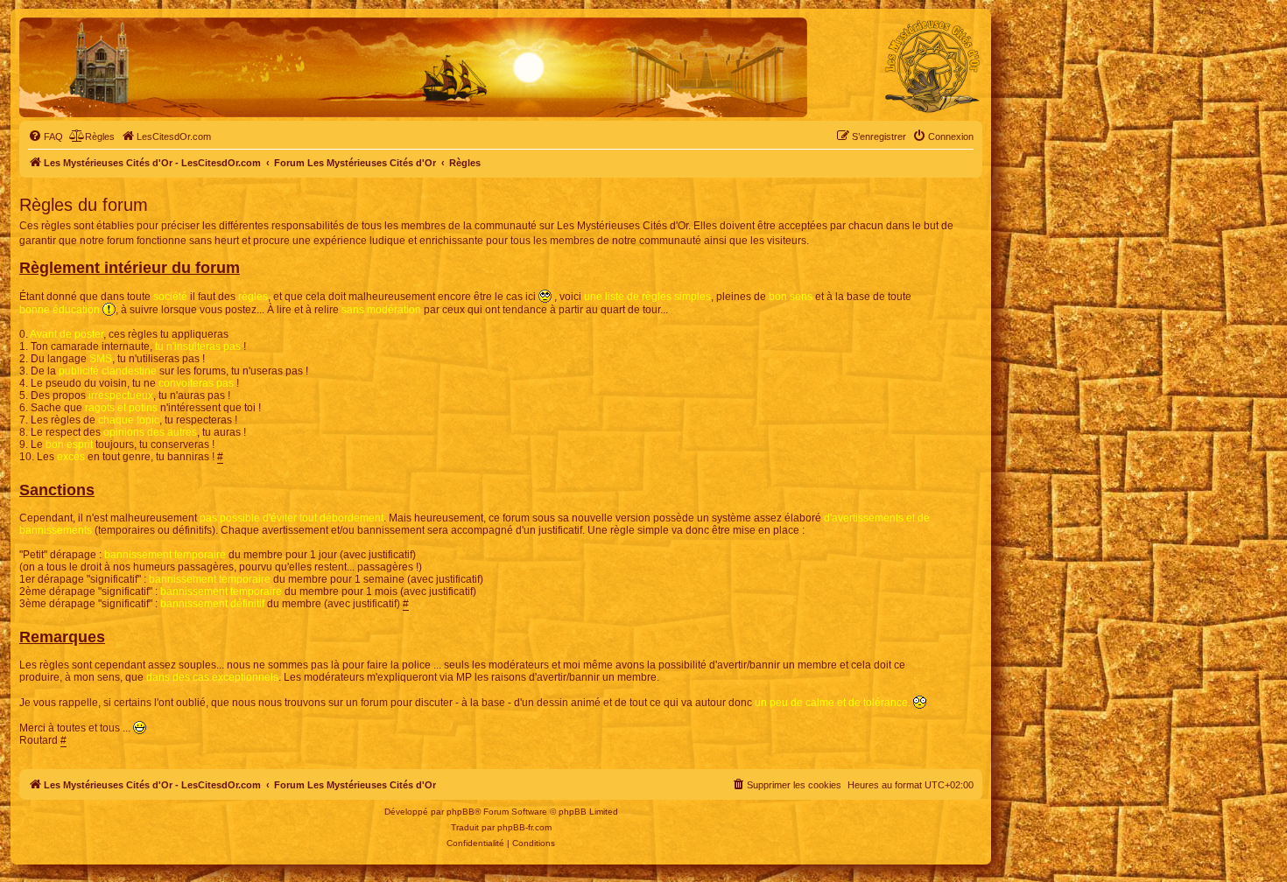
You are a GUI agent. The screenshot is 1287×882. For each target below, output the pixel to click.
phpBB (461, 811)
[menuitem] (45, 136)
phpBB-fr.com (524, 827)
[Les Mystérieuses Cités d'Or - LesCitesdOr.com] (932, 67)
